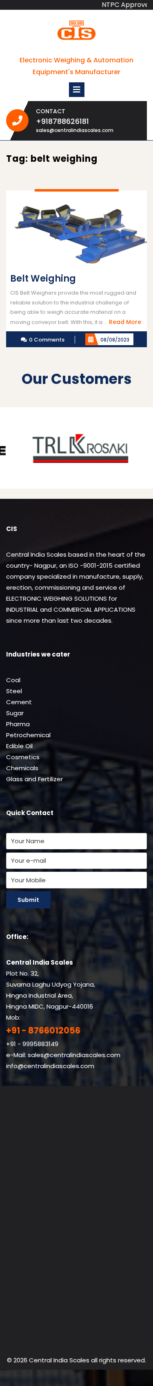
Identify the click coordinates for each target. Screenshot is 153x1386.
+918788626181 (83, 121)
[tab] (76, 89)
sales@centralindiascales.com (74, 130)
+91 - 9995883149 (32, 1044)
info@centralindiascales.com (50, 1066)
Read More (125, 322)
